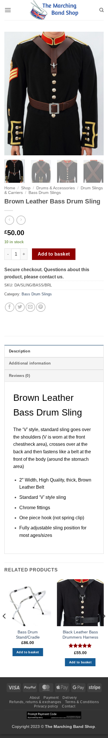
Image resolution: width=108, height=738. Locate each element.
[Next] (94, 93)
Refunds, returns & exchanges (35, 702)
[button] (7, 10)
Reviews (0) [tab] (19, 375)
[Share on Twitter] (20, 307)
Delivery (69, 698)
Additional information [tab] (30, 363)
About (35, 698)
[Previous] (13, 93)
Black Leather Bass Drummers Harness (80, 634)
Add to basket (54, 254)
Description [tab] (19, 351)
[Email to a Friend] (30, 307)
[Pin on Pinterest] (41, 307)
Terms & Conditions (82, 702)
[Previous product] (20, 220)
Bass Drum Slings (45, 192)
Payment (50, 698)
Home (9, 188)
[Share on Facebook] (9, 307)
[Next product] (9, 220)
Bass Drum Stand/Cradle (28, 634)
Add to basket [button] (27, 652)
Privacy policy (46, 706)
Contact (68, 706)
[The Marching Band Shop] (54, 10)
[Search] (101, 10)
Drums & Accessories (55, 188)
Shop (26, 188)
